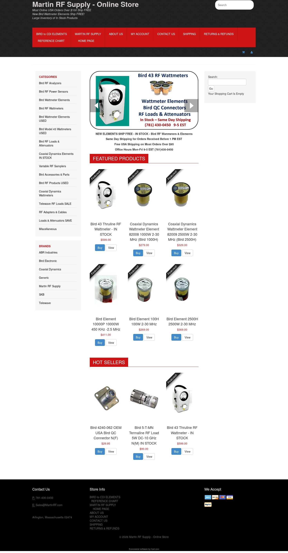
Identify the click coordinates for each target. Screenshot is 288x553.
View (111, 248)
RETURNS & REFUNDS (219, 34)
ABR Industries (48, 252)
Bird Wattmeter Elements (54, 100)
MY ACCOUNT (140, 34)
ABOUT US (116, 34)
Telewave (45, 303)
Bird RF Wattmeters (51, 108)
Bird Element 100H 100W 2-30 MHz (144, 321)
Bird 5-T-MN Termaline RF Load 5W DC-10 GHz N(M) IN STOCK (144, 435)
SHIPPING (189, 34)
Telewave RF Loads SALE (55, 204)
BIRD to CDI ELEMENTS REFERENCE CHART (51, 37)
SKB (41, 294)
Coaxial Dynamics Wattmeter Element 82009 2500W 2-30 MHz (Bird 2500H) (182, 231)
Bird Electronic (48, 261)
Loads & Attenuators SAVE (55, 220)
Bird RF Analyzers (50, 83)
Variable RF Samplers (52, 166)
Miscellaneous (48, 229)
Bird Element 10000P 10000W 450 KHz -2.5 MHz (105, 324)
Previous (97, 106)
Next (191, 106)
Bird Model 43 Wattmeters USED (55, 131)
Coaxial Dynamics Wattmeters (50, 193)
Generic (44, 278)
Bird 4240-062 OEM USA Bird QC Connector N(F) (105, 432)
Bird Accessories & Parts (54, 174)
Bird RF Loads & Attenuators (49, 143)
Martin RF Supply (50, 286)
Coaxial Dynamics (50, 269)
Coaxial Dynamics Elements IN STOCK (56, 156)
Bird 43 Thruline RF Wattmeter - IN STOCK (106, 229)
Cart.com (155, 549)
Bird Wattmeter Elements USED (54, 119)
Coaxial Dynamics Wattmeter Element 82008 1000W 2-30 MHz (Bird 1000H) (144, 231)
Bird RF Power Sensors (53, 91)
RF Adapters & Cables (53, 212)
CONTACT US (166, 34)
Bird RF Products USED (53, 183)
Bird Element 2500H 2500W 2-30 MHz (182, 321)
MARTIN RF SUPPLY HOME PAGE (88, 37)
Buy (100, 248)
